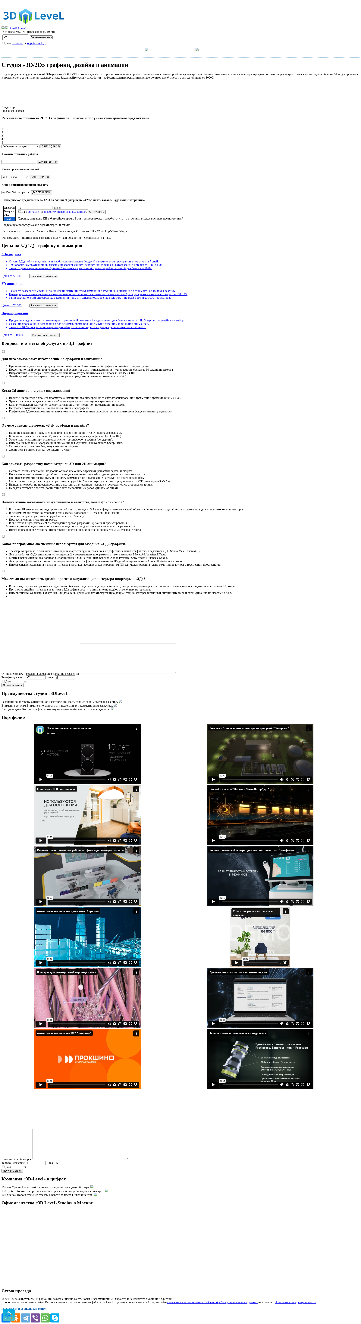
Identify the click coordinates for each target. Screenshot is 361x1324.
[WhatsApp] (10, 208)
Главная (120, 49)
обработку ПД (36, 43)
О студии (188, 49)
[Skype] (54, 1317)
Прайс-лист (166, 49)
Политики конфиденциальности (295, 1302)
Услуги (139, 49)
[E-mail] (10, 219)
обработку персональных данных (64, 211)
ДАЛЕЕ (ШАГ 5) (41, 192)
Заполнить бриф (240, 49)
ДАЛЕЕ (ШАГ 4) (40, 177)
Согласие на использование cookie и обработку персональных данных (212, 1302)
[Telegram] (10, 211)
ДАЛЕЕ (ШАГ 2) (51, 146)
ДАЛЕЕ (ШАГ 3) (48, 161)
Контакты (215, 49)
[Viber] (10, 215)
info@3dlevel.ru (19, 28)
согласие (17, 43)
